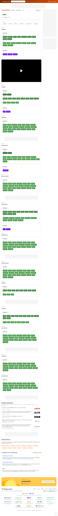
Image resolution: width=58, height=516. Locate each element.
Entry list (34, 488)
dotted (13, 290)
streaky (19, 322)
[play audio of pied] (3, 17)
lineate (12, 322)
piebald (28, 43)
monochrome (5, 170)
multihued (24, 43)
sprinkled (34, 290)
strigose (23, 322)
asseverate (26, 481)
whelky (27, 322)
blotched (4, 290)
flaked (17, 290)
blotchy (4, 102)
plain (4, 111)
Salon (4, 409)
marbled (4, 94)
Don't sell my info (38, 510)
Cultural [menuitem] (35, 1)
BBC (3, 417)
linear (9, 322)
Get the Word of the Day (48, 481)
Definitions (39, 10)
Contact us (43, 488)
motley (19, 36)
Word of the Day (24, 479)
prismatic (5, 129)
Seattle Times (5, 422)
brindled (8, 43)
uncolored (5, 54)
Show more (36, 23)
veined (33, 129)
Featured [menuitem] (28, 1)
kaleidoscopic (14, 124)
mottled (27, 124)
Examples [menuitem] (13, 10)
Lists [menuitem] (23, 10)
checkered (5, 36)
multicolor (13, 43)
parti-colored (24, 36)
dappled (9, 98)
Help (46, 488)
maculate (23, 98)
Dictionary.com (52, 1)
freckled (18, 98)
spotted (34, 36)
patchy (8, 294)
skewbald (13, 102)
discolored (10, 36)
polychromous (33, 185)
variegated (36, 98)
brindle (4, 43)
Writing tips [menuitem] (40, 1)
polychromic (27, 185)
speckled (29, 36)
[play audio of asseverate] (22, 483)
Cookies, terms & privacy (52, 488)
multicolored (19, 43)
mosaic (4, 294)
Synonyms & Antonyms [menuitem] (6, 10)
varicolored (33, 43)
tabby (17, 102)
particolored (11, 185)
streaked (9, 94)
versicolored (10, 45)
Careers (38, 488)
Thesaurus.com (5, 1)
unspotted (15, 54)
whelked (8, 318)
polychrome (9, 159)
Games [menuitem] (32, 1)
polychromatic (21, 244)
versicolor (5, 45)
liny (15, 322)
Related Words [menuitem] (18, 10)
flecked (15, 36)
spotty (12, 294)
